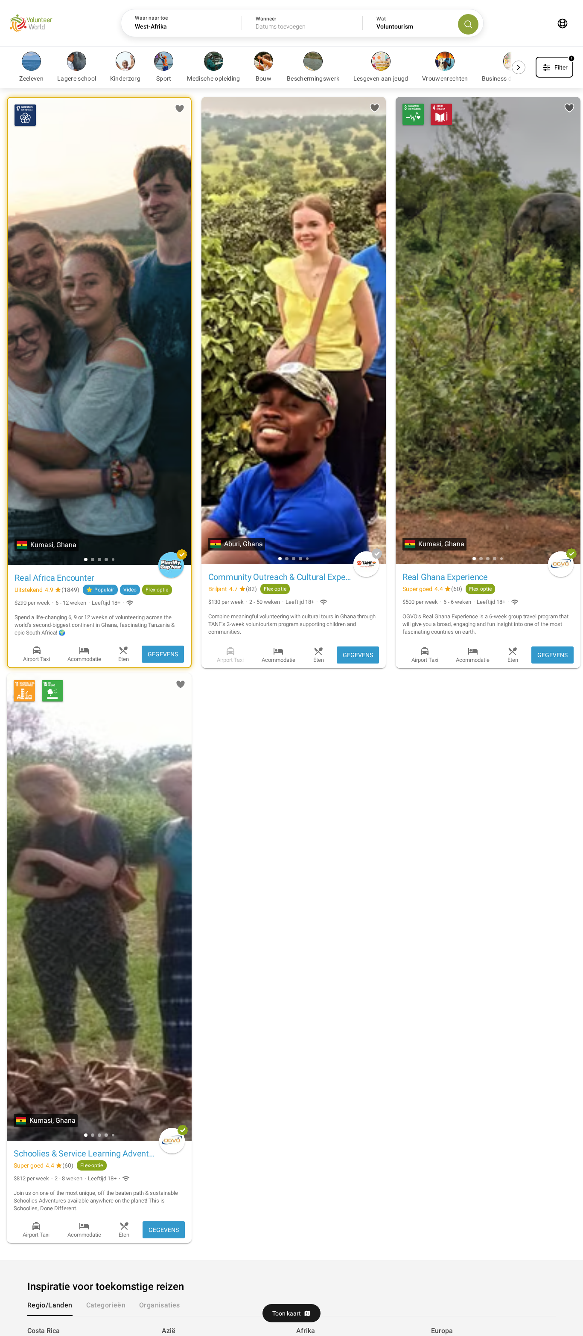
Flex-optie (157, 590)
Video (130, 590)
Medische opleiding (213, 78)
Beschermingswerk (313, 78)
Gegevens (163, 654)
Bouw (263, 78)
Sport (164, 78)
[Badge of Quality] (182, 554)
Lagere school (76, 78)
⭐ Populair (100, 590)
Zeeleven (31, 78)
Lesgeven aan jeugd (380, 78)
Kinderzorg (125, 78)
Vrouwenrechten (445, 78)
